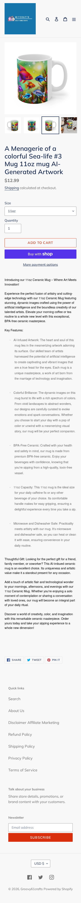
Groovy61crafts (32, 889)
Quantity (11, 220)
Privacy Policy (20, 758)
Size (8, 203)
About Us (16, 710)
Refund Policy (20, 734)
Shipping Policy (21, 746)
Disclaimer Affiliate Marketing (33, 722)
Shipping (12, 188)
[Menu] (74, 19)
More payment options (40, 264)
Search (14, 698)
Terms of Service (22, 770)
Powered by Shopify (58, 889)
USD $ (39, 863)
